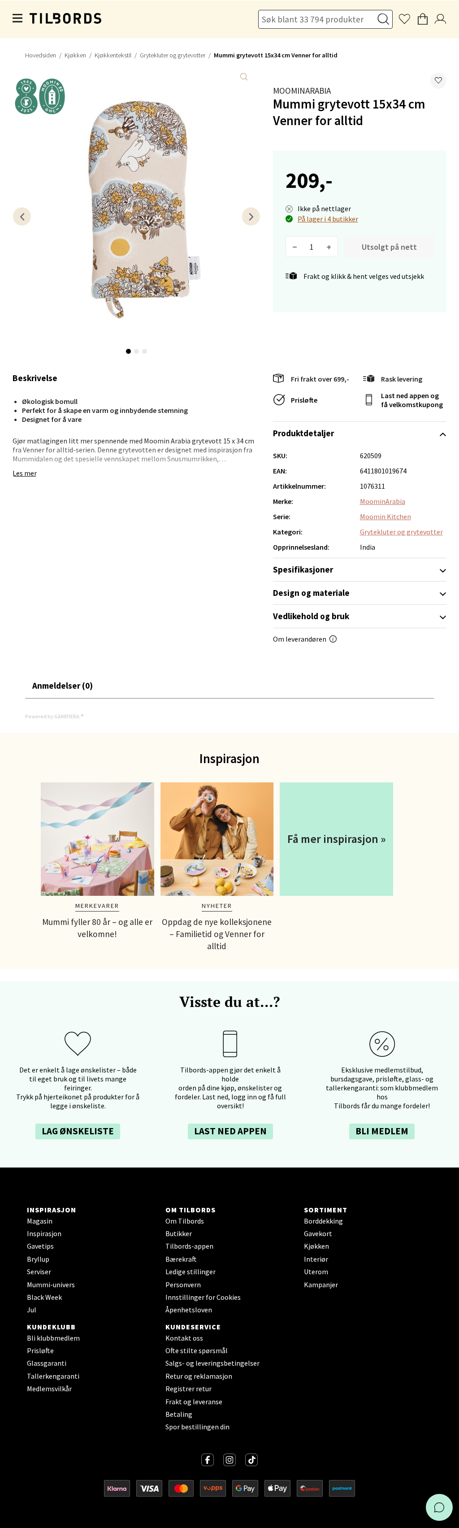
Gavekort (318, 1233)
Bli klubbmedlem (53, 1337)
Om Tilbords (184, 1220)
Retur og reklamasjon (198, 1376)
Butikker (178, 1233)
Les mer (25, 473)
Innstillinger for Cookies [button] (203, 1297)
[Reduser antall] (294, 246)
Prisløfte (304, 399)
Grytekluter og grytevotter (172, 55)
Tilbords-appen (189, 1246)
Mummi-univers (51, 1284)
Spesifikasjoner (303, 569)
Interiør (316, 1259)
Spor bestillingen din (197, 1426)
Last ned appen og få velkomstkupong (412, 400)
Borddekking (323, 1220)
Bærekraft (181, 1259)
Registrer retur (188, 1388)
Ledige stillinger (190, 1271)
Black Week (44, 1297)
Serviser (39, 1271)
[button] (438, 81)
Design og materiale (311, 592)
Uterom (316, 1271)
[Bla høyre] (251, 216)
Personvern (183, 1284)
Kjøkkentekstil (113, 55)
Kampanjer (321, 1284)
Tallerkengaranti (53, 1376)
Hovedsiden (40, 55)
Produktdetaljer (303, 433)
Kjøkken (75, 55)
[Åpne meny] (18, 19)
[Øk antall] (329, 246)
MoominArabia (302, 90)
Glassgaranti (46, 1363)
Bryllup (38, 1259)
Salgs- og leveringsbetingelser (212, 1363)
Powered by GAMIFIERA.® (54, 716)
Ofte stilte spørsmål (196, 1350)
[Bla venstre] (22, 216)
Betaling (178, 1414)
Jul (31, 1309)
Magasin (39, 1220)
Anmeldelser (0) (62, 685)
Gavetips (40, 1246)
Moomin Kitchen (385, 516)
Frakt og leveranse (193, 1401)
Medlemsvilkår (49, 1388)
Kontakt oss (184, 1337)
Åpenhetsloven (188, 1309)
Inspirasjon (44, 1233)
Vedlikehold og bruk (311, 616)
